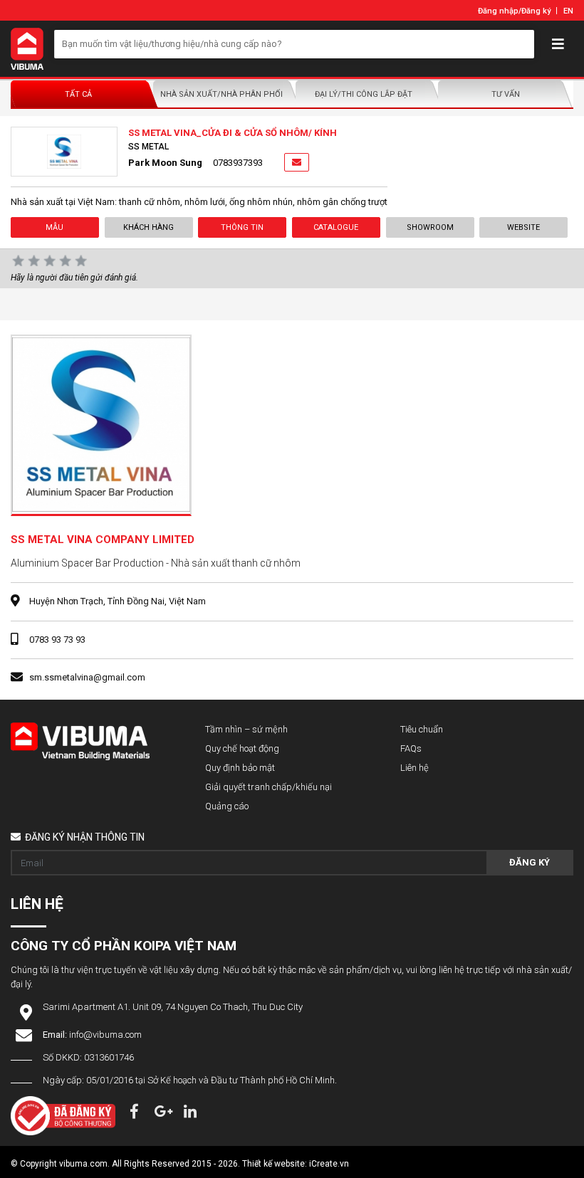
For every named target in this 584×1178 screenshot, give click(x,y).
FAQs (411, 748)
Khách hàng (148, 227)
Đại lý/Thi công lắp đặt (363, 94)
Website (523, 227)
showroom (429, 227)
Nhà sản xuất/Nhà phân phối (221, 94)
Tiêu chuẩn (421, 729)
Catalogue (335, 227)
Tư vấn (505, 94)
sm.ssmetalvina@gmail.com (87, 677)
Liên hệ (414, 767)
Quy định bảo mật (240, 767)
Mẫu (54, 227)
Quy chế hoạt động (242, 748)
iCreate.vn (329, 1164)
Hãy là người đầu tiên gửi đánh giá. (74, 278)
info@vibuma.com (105, 1034)
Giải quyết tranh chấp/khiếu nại (268, 787)
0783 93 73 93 (57, 639)
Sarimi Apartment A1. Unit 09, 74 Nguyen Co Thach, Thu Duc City (173, 1006)
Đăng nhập (498, 11)
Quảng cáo (227, 806)
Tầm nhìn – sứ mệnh (246, 729)
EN (568, 11)
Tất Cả (78, 94)
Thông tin (242, 227)
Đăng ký (536, 11)
